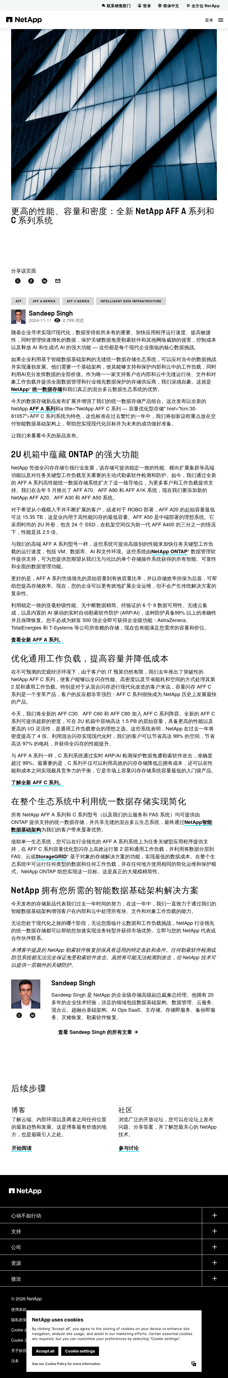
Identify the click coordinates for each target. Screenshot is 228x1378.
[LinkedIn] (32, 1015)
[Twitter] (19, 1015)
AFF (19, 301)
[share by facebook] (31, 281)
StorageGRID (51, 856)
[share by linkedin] (44, 281)
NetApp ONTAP (169, 551)
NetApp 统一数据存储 (36, 389)
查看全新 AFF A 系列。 (37, 639)
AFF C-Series (78, 301)
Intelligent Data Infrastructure (131, 301)
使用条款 (19, 1309)
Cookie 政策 (21, 1330)
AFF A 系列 (42, 408)
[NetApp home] (24, 20)
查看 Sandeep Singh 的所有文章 (95, 1032)
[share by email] (58, 281)
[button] (214, 20)
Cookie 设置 (21, 1340)
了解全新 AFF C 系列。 (37, 782)
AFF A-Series (44, 301)
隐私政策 (19, 1319)
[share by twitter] (17, 281)
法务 (15, 1360)
